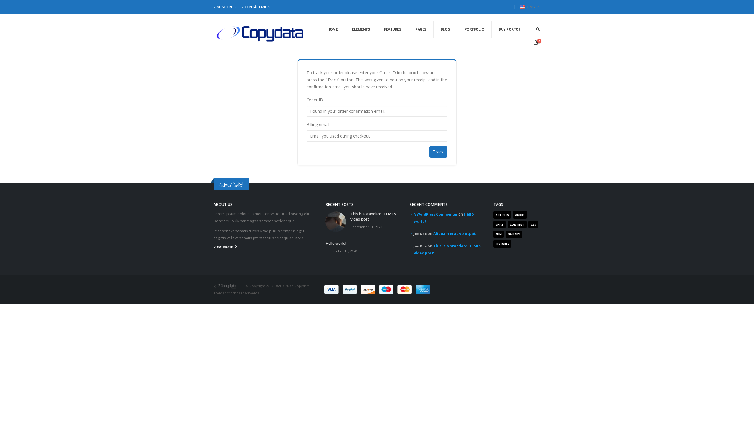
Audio (520, 215)
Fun (499, 234)
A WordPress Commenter (435, 214)
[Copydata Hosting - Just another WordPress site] (261, 34)
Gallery (514, 234)
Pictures (502, 244)
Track (438, 152)
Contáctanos (257, 7)
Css (533, 224)
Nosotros (226, 7)
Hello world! (335, 243)
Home (332, 29)
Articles (502, 215)
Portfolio (474, 29)
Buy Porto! (509, 29)
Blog (445, 29)
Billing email (318, 124)
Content (517, 224)
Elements (361, 29)
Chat (500, 224)
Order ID (315, 99)
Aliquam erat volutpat (454, 233)
